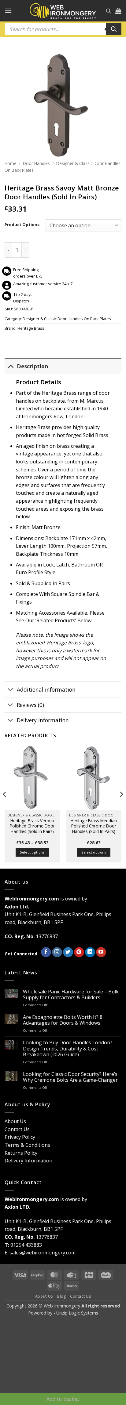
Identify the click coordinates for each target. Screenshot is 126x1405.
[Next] (121, 806)
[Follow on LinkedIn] (90, 952)
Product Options (22, 225)
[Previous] (5, 806)
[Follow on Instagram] (57, 952)
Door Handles (36, 163)
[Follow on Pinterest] (79, 952)
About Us (15, 1121)
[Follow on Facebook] (46, 952)
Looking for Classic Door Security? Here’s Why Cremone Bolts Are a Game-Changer (70, 1077)
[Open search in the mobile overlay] (108, 10)
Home (11, 163)
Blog (61, 1296)
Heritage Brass (30, 328)
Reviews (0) (30, 704)
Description (32, 366)
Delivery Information (43, 720)
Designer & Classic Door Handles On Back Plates (67, 318)
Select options (32, 852)
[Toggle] (11, 366)
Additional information (46, 689)
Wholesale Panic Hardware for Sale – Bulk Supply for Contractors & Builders (71, 994)
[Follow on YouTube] (101, 952)
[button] (8, 10)
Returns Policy (21, 1153)
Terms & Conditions (27, 1145)
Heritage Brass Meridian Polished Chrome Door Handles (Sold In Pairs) (94, 826)
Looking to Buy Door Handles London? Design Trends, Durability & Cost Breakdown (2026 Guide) (67, 1049)
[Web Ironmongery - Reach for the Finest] (63, 11)
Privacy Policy (20, 1137)
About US (44, 1296)
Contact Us (17, 1129)
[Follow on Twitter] (68, 952)
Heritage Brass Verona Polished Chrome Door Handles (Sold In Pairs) (32, 826)
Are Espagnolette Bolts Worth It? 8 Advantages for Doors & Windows (62, 1020)
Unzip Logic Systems (77, 1313)
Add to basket (62, 1398)
